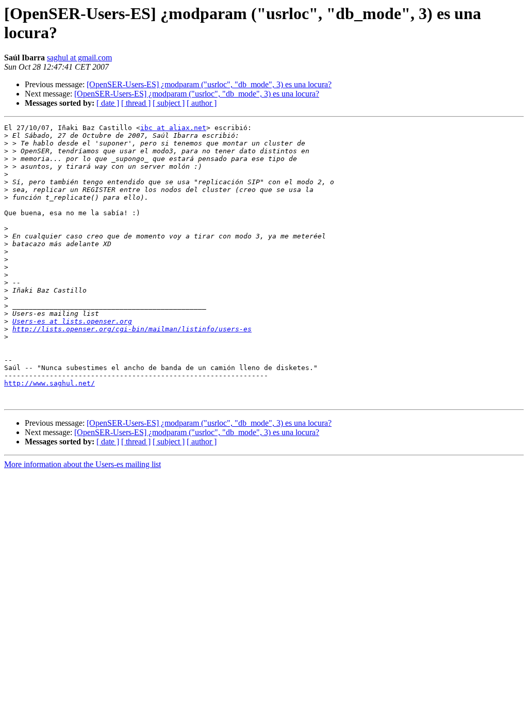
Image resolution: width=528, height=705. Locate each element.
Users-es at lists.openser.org (72, 321)
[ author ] (202, 103)
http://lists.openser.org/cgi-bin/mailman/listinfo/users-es (132, 329)
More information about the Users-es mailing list (82, 464)
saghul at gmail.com (79, 57)
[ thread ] (136, 103)
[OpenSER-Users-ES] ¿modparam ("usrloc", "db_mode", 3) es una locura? (209, 84)
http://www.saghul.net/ (49, 383)
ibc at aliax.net (173, 128)
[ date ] (107, 103)
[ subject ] (169, 103)
